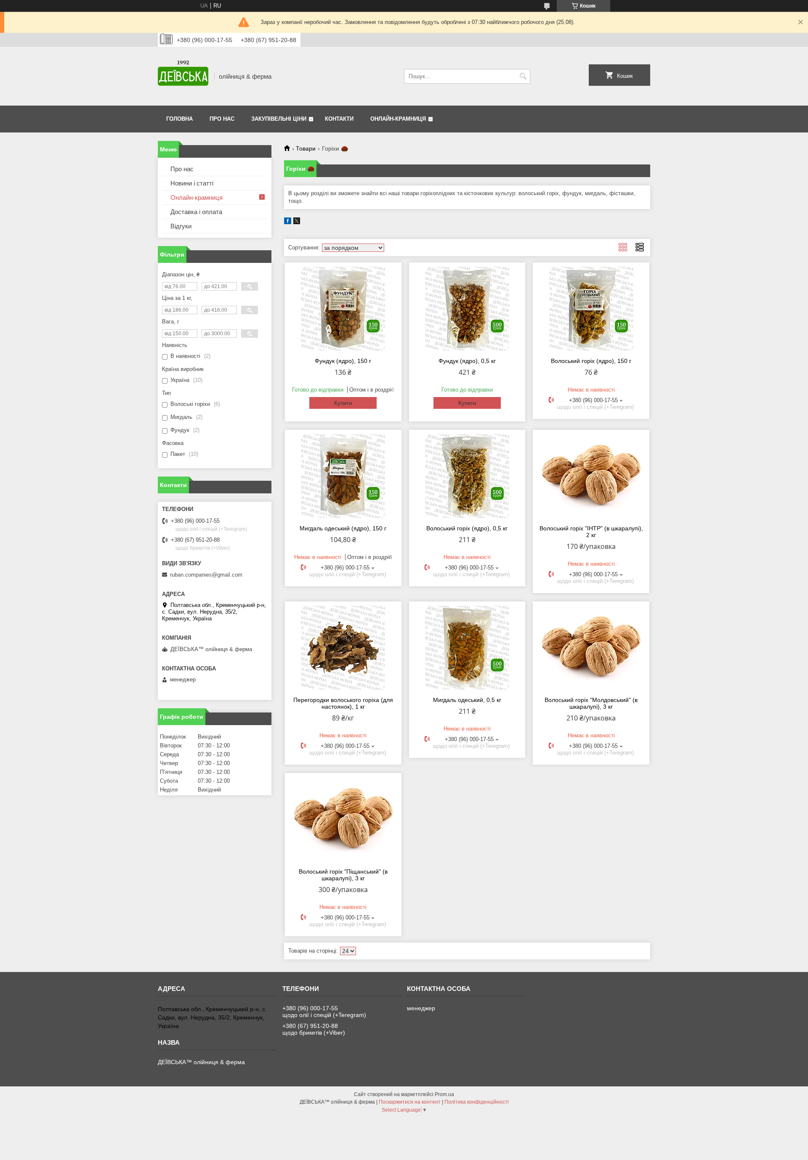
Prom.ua (444, 1094)
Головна (179, 119)
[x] (296, 222)
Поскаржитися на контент (410, 1102)
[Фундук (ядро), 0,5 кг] (467, 309)
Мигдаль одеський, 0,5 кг (467, 700)
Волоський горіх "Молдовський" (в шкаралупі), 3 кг (591, 703)
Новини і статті (191, 183)
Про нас (222, 119)
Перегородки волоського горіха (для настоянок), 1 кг (343, 703)
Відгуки (180, 226)
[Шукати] (523, 76)
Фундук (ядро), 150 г (343, 361)
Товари (306, 148)
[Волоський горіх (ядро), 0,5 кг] (467, 476)
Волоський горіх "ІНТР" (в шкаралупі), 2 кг (591, 531)
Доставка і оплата (196, 211)
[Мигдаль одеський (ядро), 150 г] (343, 476)
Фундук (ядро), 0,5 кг (467, 361)
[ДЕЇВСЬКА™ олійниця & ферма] (183, 76)
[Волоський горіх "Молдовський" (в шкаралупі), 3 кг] (591, 648)
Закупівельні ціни (278, 119)
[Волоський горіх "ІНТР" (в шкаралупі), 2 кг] (591, 476)
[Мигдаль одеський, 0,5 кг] (467, 648)
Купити (343, 403)
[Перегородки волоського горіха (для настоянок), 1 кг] (343, 648)
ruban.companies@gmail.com (206, 575)
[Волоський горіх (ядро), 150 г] (591, 309)
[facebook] (287, 222)
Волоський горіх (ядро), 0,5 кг (467, 528)
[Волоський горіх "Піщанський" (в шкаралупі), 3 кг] (343, 819)
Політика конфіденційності (476, 1102)
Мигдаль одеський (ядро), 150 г (343, 528)
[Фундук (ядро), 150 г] (343, 309)
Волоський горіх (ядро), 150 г (591, 361)
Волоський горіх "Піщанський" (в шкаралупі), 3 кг (343, 875)
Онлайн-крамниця (398, 119)
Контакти (339, 119)
